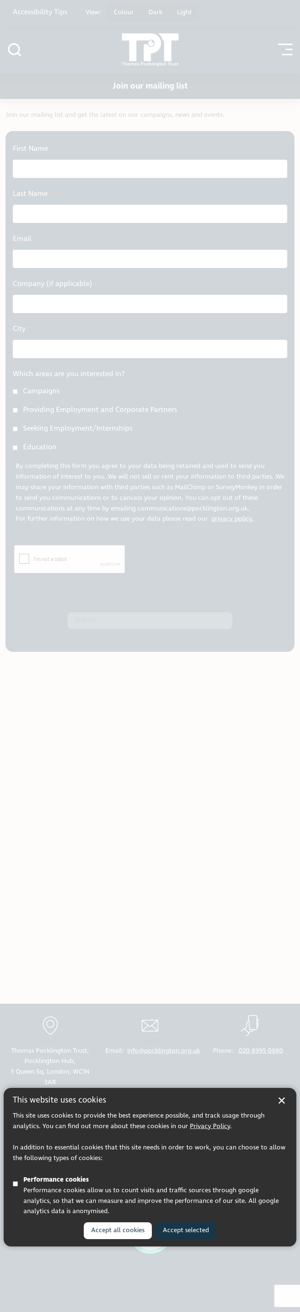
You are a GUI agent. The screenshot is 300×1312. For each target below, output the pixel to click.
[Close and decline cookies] (281, 1100)
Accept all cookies (118, 1230)
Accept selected (186, 1230)
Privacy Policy (210, 1126)
